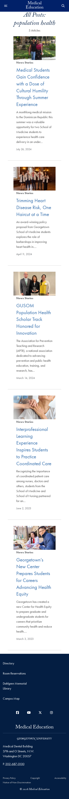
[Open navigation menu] (6, 6)
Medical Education (35, 6)
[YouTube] (29, 713)
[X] (40, 713)
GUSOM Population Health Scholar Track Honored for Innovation (33, 319)
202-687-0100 (14, 764)
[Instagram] (51, 713)
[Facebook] (17, 713)
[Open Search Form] (63, 6)
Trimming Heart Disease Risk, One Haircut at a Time (33, 207)
